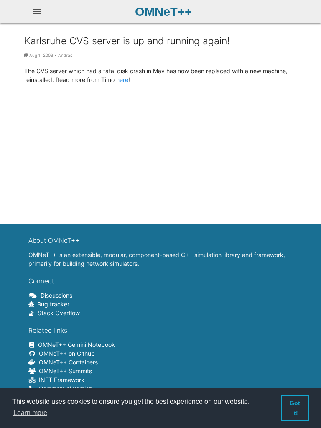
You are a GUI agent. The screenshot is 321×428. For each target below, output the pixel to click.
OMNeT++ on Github (65, 353)
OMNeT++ (163, 11)
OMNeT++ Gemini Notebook (75, 344)
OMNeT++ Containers (67, 362)
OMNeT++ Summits (64, 370)
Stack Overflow (57, 312)
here (122, 79)
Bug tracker (51, 304)
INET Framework (60, 379)
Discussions (55, 295)
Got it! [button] (295, 408)
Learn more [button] (30, 412)
